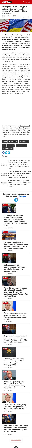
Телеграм (22, 196)
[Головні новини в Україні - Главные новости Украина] (7, 2)
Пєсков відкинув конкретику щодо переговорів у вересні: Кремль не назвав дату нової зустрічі (15, 316)
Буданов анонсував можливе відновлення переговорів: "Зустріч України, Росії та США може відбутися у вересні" (15, 339)
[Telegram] (9, 152)
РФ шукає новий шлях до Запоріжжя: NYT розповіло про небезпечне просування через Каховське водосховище (16, 245)
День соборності (24, 141)
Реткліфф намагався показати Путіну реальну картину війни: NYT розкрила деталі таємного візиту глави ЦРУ (19, 174)
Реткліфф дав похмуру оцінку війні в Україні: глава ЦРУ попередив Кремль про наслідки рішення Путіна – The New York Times (16, 292)
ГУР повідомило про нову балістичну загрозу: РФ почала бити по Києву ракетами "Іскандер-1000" (16, 362)
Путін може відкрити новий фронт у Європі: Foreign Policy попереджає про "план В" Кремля (19, 183)
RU (29, 2)
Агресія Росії (12, 145)
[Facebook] (3, 152)
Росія (4, 145)
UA (26, 2)
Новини (4, 13)
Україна (5, 141)
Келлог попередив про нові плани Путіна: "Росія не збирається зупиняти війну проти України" (14, 385)
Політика (9, 13)
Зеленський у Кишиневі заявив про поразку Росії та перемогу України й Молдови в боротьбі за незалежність (16, 429)
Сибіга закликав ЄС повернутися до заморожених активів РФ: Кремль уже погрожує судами (15, 268)
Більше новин (16, 440)
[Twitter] (6, 152)
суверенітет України (22, 145)
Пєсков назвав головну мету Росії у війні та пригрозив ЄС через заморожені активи (15, 407)
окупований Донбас (8, 148)
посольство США (13, 141)
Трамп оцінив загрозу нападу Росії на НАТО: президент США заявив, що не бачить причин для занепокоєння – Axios (19, 164)
